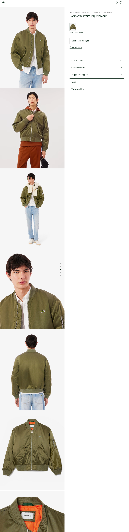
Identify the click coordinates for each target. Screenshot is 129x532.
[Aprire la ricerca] (121, 2)
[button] (117, 2)
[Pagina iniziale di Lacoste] (3, 2)
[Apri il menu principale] (126, 2)
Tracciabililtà (77, 89)
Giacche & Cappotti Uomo (102, 12)
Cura (73, 82)
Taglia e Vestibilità (80, 75)
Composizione (78, 68)
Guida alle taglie (76, 47)
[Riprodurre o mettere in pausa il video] (4, 164)
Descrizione (77, 61)
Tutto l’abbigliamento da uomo (80, 12)
